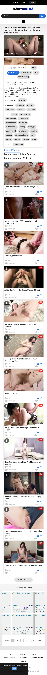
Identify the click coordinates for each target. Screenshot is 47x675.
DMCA (23, 661)
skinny (34, 139)
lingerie (8, 139)
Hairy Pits (20, 109)
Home (12, 654)
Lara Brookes (18, 144)
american (34, 131)
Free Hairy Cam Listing (23, 588)
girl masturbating (21, 135)
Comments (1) (23, 77)
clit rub (14, 114)
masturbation (11, 123)
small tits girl (11, 131)
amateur (9, 135)
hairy (32, 135)
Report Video (26, 73)
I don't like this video (14, 68)
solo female (23, 131)
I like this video (11, 68)
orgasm (17, 139)
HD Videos (20, 105)
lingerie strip (23, 118)
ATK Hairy (22, 100)
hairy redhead (11, 118)
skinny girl (31, 127)
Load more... (23, 580)
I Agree (14, 668)
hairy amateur (25, 114)
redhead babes (11, 127)
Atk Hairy (30, 105)
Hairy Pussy (10, 109)
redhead (26, 139)
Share (36, 73)
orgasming (23, 123)
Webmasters (37, 658)
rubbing (22, 127)
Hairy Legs (31, 109)
